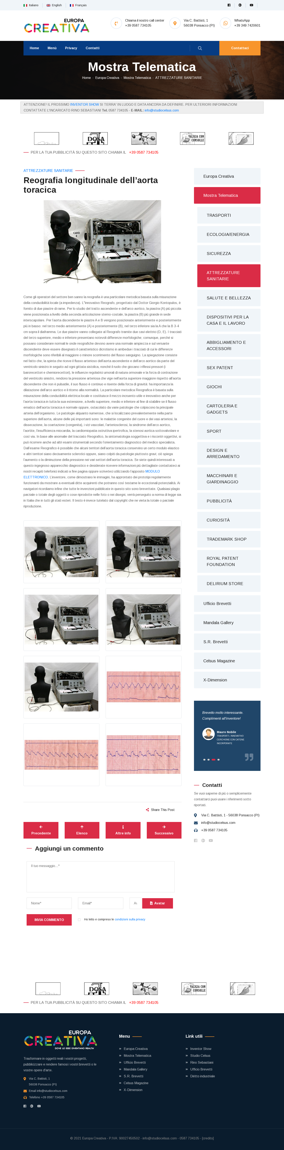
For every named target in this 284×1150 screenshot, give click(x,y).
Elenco (82, 833)
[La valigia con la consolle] (190, 138)
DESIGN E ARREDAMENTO (223, 453)
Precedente (41, 833)
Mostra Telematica (137, 78)
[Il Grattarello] (239, 138)
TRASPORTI (219, 215)
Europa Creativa (107, 78)
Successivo (164, 833)
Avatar (159, 903)
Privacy (71, 48)
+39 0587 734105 (143, 152)
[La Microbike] (44, 138)
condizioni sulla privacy (130, 919)
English (56, 5)
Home (34, 48)
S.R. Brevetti (215, 641)
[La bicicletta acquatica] (142, 138)
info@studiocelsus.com (162, 110)
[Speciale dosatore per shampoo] (93, 138)
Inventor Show (200, 1049)
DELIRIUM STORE (225, 583)
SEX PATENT (220, 367)
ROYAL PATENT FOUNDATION (222, 561)
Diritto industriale (202, 1076)
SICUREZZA (219, 253)
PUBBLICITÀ (219, 501)
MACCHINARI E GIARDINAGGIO (222, 478)
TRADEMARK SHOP (227, 539)
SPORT (214, 431)
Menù (52, 48)
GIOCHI (214, 387)
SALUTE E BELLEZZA (229, 298)
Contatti (92, 48)
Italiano (32, 5)
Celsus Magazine (219, 661)
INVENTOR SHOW (84, 104)
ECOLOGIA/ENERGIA (228, 234)
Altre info (123, 833)
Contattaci (240, 48)
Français (80, 5)
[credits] (208, 1138)
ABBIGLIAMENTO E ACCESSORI (226, 345)
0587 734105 (189, 1138)
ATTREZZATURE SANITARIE (178, 78)
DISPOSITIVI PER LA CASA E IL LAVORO (228, 320)
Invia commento (49, 920)
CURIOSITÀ (218, 520)
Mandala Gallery (218, 622)
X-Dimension (215, 680)
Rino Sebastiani (201, 1062)
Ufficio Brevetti (217, 603)
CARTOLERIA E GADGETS (222, 409)
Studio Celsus (200, 1055)
